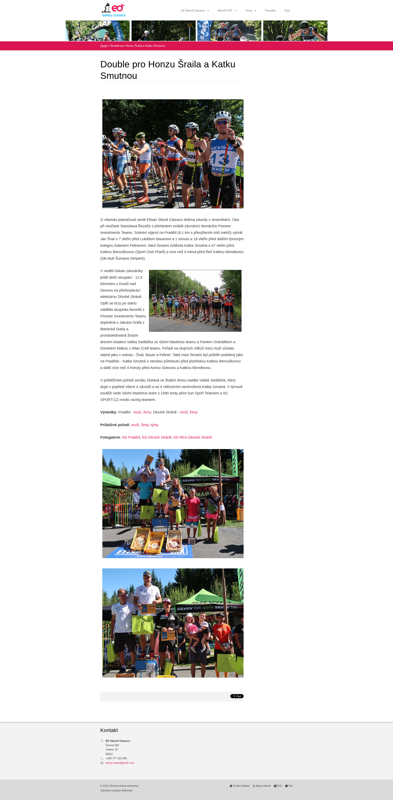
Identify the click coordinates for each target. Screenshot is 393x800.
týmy (154, 425)
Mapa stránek (263, 786)
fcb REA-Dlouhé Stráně (193, 437)
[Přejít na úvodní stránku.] (114, 10)
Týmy (248, 10)
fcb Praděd (131, 437)
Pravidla (270, 10)
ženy (147, 412)
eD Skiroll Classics (193, 10)
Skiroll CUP (225, 10)
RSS (279, 786)
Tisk (290, 786)
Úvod (103, 45)
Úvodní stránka (241, 786)
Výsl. (287, 10)
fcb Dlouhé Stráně (157, 437)
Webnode (127, 790)
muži (137, 412)
